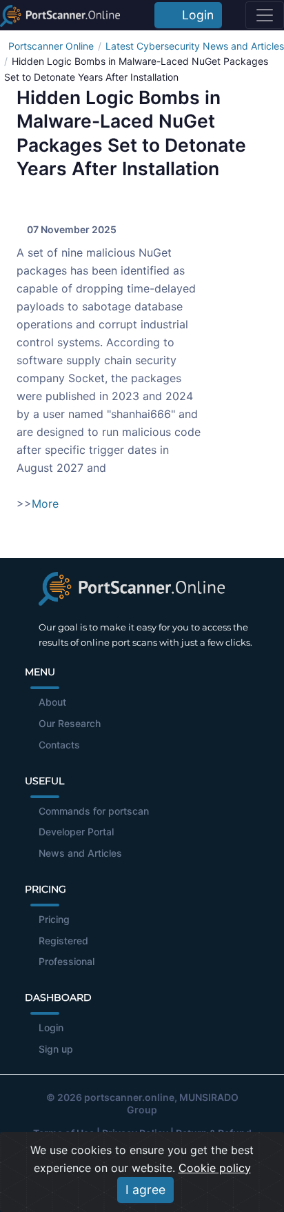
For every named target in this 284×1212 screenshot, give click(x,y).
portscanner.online (129, 1097)
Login (194, 15)
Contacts (59, 745)
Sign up (56, 1049)
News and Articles (80, 853)
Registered (63, 940)
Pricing (54, 919)
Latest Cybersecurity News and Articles (194, 46)
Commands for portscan (94, 811)
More (45, 503)
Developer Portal (76, 831)
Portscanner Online (51, 46)
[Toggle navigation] (264, 15)
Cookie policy (215, 1168)
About (52, 702)
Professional (66, 961)
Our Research (70, 723)
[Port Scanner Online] (60, 15)
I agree (145, 1189)
